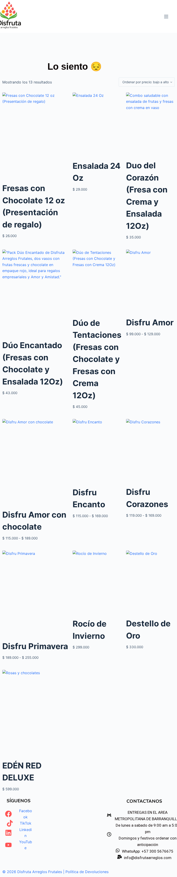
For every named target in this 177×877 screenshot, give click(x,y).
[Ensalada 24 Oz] (97, 125)
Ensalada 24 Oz (97, 172)
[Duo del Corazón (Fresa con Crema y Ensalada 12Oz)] (150, 124)
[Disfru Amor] (150, 281)
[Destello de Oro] (150, 582)
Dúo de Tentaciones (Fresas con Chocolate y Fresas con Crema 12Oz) (97, 359)
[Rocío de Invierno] (97, 583)
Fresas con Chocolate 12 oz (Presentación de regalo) (33, 206)
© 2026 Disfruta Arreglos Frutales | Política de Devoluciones (55, 871)
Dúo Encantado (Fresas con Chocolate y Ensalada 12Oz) (32, 363)
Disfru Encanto (89, 498)
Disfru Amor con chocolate (34, 521)
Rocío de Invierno (89, 630)
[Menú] (166, 16)
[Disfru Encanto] (97, 451)
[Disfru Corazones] (150, 451)
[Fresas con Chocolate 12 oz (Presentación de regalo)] (35, 136)
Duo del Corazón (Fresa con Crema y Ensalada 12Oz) (147, 195)
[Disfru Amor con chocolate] (35, 462)
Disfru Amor (150, 322)
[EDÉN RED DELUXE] (35, 713)
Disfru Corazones (147, 498)
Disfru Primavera (35, 646)
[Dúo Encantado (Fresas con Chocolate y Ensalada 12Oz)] (35, 293)
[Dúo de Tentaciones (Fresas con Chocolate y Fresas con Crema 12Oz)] (97, 282)
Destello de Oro (148, 629)
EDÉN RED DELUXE (21, 771)
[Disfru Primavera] (35, 594)
